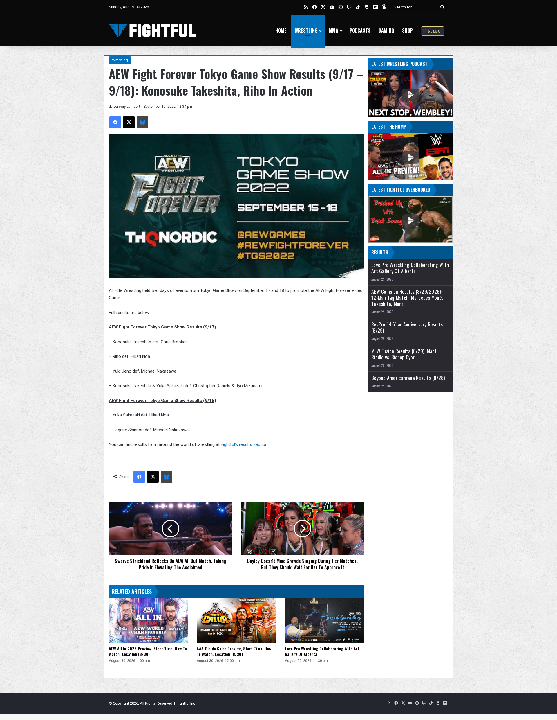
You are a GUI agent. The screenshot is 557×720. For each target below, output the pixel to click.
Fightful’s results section (244, 444)
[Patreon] (432, 30)
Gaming (386, 30)
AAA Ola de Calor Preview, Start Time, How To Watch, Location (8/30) (234, 651)
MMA (333, 30)
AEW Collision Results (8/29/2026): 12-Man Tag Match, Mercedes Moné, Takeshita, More (407, 297)
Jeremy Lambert (126, 107)
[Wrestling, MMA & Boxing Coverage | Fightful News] (152, 30)
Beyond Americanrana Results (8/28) (408, 378)
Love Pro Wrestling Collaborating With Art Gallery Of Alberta (322, 651)
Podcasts (360, 30)
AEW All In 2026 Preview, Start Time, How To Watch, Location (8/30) (148, 651)
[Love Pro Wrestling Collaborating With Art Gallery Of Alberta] (324, 620)
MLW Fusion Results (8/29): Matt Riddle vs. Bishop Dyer (404, 354)
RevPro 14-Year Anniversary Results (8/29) (407, 327)
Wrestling (306, 30)
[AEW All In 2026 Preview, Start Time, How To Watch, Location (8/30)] (148, 620)
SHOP (407, 30)
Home (281, 30)
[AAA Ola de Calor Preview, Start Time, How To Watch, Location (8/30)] (236, 620)
